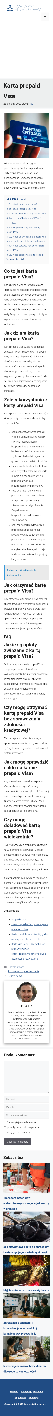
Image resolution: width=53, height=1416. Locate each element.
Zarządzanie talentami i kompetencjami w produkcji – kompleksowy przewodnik (21, 1328)
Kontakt (14, 1391)
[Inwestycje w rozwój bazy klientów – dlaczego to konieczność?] (26, 1349)
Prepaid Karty (18, 919)
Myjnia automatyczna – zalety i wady (26, 1290)
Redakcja (33, 1397)
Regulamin (20, 1397)
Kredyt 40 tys (15, 975)
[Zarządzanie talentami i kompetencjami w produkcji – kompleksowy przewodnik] (26, 1306)
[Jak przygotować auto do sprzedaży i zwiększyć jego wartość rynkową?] (26, 1228)
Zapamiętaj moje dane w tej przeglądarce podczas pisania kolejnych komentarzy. (23, 1127)
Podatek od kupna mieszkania (23, 971)
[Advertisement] (26, 51)
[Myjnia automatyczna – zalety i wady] (26, 1271)
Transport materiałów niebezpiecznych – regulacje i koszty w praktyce (26, 1203)
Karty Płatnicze (16, 967)
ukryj (23, 199)
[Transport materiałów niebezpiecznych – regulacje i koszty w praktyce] (26, 1179)
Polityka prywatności (32, 1391)
